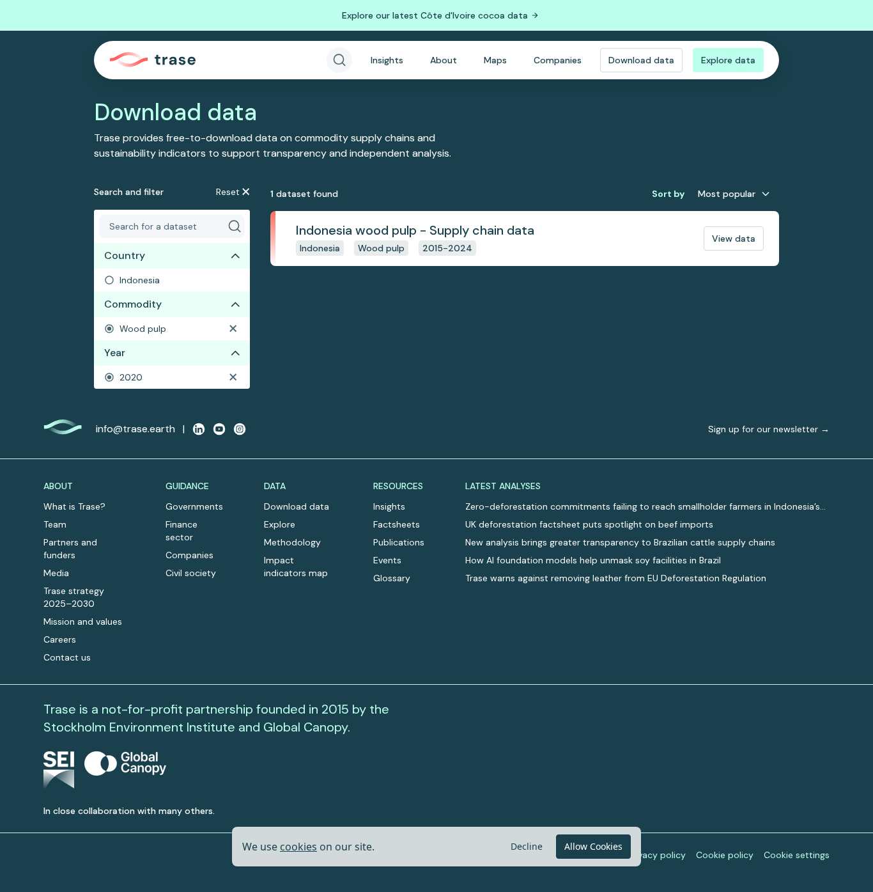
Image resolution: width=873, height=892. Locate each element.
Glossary (391, 578)
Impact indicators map (296, 566)
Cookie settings (797, 855)
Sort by (668, 194)
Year (114, 352)
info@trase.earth (135, 428)
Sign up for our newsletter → (769, 429)
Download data (641, 60)
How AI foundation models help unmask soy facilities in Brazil (593, 560)
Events (387, 560)
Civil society (191, 573)
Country (124, 255)
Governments (194, 506)
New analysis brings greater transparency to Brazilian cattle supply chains (620, 542)
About (443, 60)
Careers (59, 639)
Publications (398, 542)
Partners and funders (70, 548)
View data (733, 238)
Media (56, 573)
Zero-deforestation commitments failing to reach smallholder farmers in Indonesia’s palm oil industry (642, 507)
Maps (495, 60)
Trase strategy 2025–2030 (73, 597)
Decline (527, 846)
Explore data (728, 60)
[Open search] (339, 60)
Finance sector (181, 531)
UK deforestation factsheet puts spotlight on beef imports (589, 524)
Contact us (67, 657)
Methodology (292, 542)
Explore (279, 524)
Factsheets (396, 524)
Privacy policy (657, 855)
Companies (558, 60)
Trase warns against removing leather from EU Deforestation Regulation (615, 578)
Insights (387, 60)
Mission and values (82, 621)
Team (54, 524)
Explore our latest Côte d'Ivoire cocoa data (435, 15)
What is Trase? (74, 506)
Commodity (133, 304)
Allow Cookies (593, 846)
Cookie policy (724, 855)
